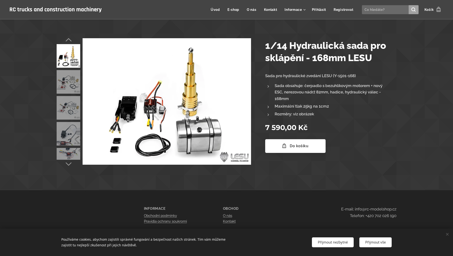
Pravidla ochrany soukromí (165, 221)
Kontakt (229, 221)
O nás (227, 216)
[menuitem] (217, 10)
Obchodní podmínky (160, 216)
